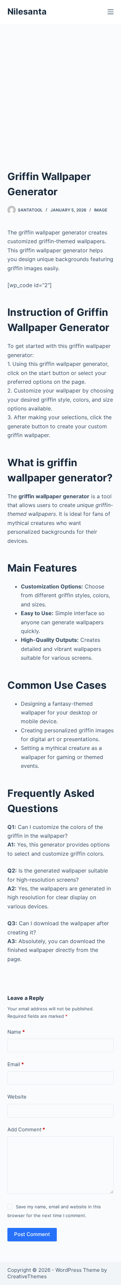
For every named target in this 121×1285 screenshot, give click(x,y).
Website (17, 1096)
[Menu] (111, 12)
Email (15, 1064)
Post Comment (32, 1234)
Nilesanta (27, 11)
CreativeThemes (27, 1276)
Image (100, 209)
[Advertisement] (60, 88)
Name (16, 1032)
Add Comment (26, 1129)
